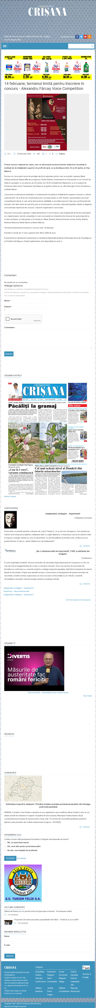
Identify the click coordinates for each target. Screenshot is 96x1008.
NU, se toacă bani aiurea (18, 842)
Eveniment (51, 972)
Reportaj (74, 988)
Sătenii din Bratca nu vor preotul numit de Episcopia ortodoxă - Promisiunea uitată (38, 911)
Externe (74, 978)
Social (61, 972)
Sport (49, 978)
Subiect (7, 308)
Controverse (11, 508)
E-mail (7, 945)
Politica (39, 975)
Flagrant (50, 975)
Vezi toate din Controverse (79, 600)
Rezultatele (21, 858)
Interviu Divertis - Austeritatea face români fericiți (48, 692)
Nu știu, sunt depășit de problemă (22, 850)
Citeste (86, 546)
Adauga (9, 956)
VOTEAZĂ (10, 858)
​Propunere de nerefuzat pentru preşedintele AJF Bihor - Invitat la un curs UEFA (46, 920)
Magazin (62, 978)
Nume (7, 301)
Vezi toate (87, 696)
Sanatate (74, 975)
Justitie (50, 988)
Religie (61, 981)
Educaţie (39, 978)
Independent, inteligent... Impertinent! (62, 513)
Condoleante (64, 991)
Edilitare (62, 988)
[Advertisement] (23, 621)
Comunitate (10, 773)
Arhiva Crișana (10, 496)
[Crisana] (48, 12)
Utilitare (39, 988)
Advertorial (75, 991)
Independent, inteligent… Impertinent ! (19, 595)
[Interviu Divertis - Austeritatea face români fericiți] (48, 668)
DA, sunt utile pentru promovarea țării (23, 846)
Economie (63, 975)
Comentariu (8, 327)
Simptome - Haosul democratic (17, 591)
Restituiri (39, 991)
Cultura (62, 154)
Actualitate (40, 972)
